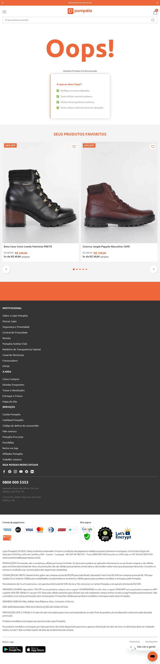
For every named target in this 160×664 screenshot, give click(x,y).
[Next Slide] (157, 3)
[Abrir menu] (4, 12)
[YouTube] (20, 471)
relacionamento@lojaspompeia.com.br (21, 557)
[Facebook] (4, 471)
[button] (74, 269)
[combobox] (80, 20)
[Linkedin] (32, 471)
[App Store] (35, 649)
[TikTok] (26, 471)
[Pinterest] (9, 471)
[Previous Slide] (2, 3)
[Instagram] (15, 471)
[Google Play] (13, 649)
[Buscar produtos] (153, 20)
